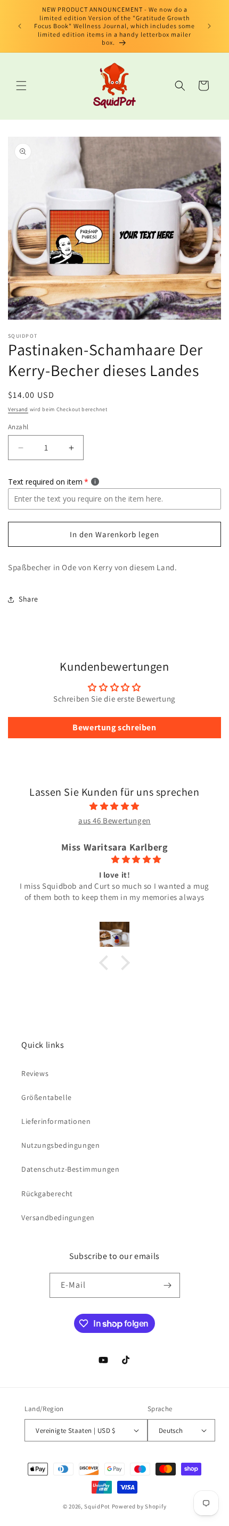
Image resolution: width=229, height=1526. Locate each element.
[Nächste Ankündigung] (209, 26)
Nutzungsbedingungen (60, 1145)
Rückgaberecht (47, 1193)
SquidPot (97, 1506)
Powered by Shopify (139, 1506)
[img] (114, 806)
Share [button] (28, 599)
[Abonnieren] (167, 1285)
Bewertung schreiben (114, 727)
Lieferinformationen (56, 1121)
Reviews (34, 1073)
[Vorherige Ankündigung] (19, 26)
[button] (21, 85)
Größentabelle (46, 1097)
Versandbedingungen (58, 1217)
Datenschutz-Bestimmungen (70, 1169)
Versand (18, 409)
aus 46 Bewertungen (114, 820)
